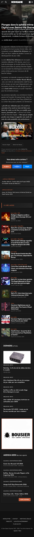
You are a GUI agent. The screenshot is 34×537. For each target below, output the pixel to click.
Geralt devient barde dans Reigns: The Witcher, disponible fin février (21, 255)
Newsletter (6, 518)
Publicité (9, 521)
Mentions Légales (25, 518)
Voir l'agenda (24, 499)
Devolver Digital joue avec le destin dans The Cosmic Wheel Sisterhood (21, 307)
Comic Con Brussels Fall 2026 (13, 464)
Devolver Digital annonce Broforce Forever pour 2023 (21, 320)
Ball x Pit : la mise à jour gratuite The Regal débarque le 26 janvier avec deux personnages (21, 281)
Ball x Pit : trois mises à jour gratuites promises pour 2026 (21, 294)
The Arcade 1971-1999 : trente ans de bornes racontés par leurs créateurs (15, 410)
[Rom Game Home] (17, 2)
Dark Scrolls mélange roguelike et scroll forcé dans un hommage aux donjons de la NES (21, 242)
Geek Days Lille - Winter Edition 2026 (15, 494)
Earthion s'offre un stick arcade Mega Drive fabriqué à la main (15, 391)
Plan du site (17, 524)
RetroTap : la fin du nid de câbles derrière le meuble (16, 369)
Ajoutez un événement (21, 521)
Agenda (15, 531)
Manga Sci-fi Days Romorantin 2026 (15, 484)
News (20, 531)
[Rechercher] (5, 2)
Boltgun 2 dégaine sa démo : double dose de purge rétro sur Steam (21, 217)
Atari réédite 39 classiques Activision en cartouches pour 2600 (16, 401)
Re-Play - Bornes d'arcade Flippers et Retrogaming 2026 (16, 474)
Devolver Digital (6, 145)
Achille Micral (8, 40)
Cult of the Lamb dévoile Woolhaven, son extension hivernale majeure (21, 268)
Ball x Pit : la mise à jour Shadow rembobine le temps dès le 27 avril (21, 230)
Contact (15, 518)
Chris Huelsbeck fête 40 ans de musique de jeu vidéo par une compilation (16, 381)
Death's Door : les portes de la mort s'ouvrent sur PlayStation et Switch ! (21, 333)
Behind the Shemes (17, 145)
